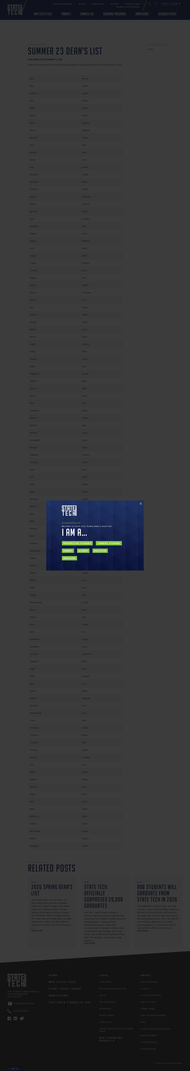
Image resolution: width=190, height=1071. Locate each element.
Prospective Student (77, 543)
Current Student (108, 543)
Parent (68, 550)
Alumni (83, 550)
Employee (69, 558)
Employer (100, 550)
